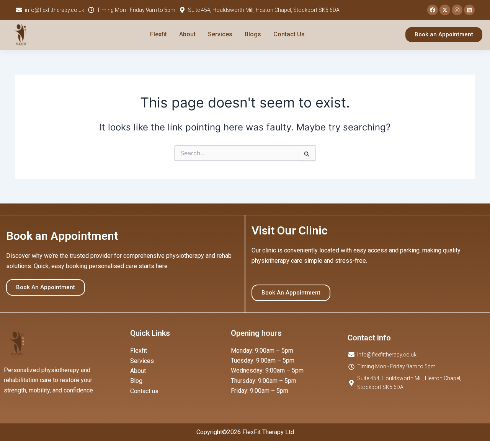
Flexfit (158, 34)
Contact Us (289, 34)
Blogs (253, 34)
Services (220, 34)
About (187, 34)
